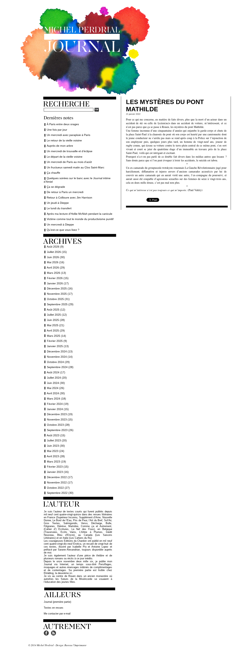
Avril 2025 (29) (56, 330)
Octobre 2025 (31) (58, 299)
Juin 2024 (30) (56, 382)
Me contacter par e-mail (57, 613)
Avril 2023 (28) (56, 456)
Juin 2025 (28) (56, 320)
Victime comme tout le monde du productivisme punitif (80, 219)
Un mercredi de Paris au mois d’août (69, 161)
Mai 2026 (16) (55, 262)
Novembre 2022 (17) (60, 482)
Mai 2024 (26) (55, 388)
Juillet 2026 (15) (57, 251)
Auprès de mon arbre (60, 145)
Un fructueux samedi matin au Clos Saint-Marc (75, 167)
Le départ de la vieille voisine (64, 156)
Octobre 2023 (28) (58, 424)
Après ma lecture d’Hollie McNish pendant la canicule (79, 213)
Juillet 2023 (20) (57, 440)
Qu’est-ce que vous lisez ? (63, 229)
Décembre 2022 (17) (60, 477)
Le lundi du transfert (59, 208)
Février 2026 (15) (58, 278)
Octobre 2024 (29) (58, 362)
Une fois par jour (57, 129)
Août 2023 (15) (56, 435)
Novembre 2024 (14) (60, 356)
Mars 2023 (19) (56, 461)
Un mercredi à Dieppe (60, 224)
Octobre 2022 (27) (58, 487)
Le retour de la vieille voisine (64, 140)
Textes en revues (53, 607)
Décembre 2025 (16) (60, 288)
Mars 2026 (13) (56, 272)
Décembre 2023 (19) (60, 414)
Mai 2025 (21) (55, 325)
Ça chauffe (53, 172)
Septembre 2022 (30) (60, 492)
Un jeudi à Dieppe (58, 202)
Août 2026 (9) (55, 246)
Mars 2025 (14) (56, 335)
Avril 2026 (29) (56, 267)
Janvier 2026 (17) (58, 283)
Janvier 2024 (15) (58, 409)
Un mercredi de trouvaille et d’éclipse (69, 151)
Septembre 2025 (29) (60, 304)
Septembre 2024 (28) (60, 367)
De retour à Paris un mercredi (65, 192)
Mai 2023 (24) (55, 451)
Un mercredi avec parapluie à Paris (68, 135)
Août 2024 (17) (56, 372)
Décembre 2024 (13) (60, 351)
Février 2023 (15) (58, 466)
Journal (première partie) (57, 601)
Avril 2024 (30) (56, 393)
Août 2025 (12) (56, 309)
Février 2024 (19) (58, 403)
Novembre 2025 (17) (60, 293)
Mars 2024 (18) (56, 398)
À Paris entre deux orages (63, 124)
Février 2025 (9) (57, 340)
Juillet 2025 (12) (57, 314)
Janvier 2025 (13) (58, 346)
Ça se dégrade (56, 186)
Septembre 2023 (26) (60, 430)
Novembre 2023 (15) (60, 419)
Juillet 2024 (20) (57, 377)
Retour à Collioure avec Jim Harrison (69, 197)
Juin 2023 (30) (56, 445)
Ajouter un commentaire (177, 204)
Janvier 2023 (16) (58, 471)
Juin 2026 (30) (56, 257)
